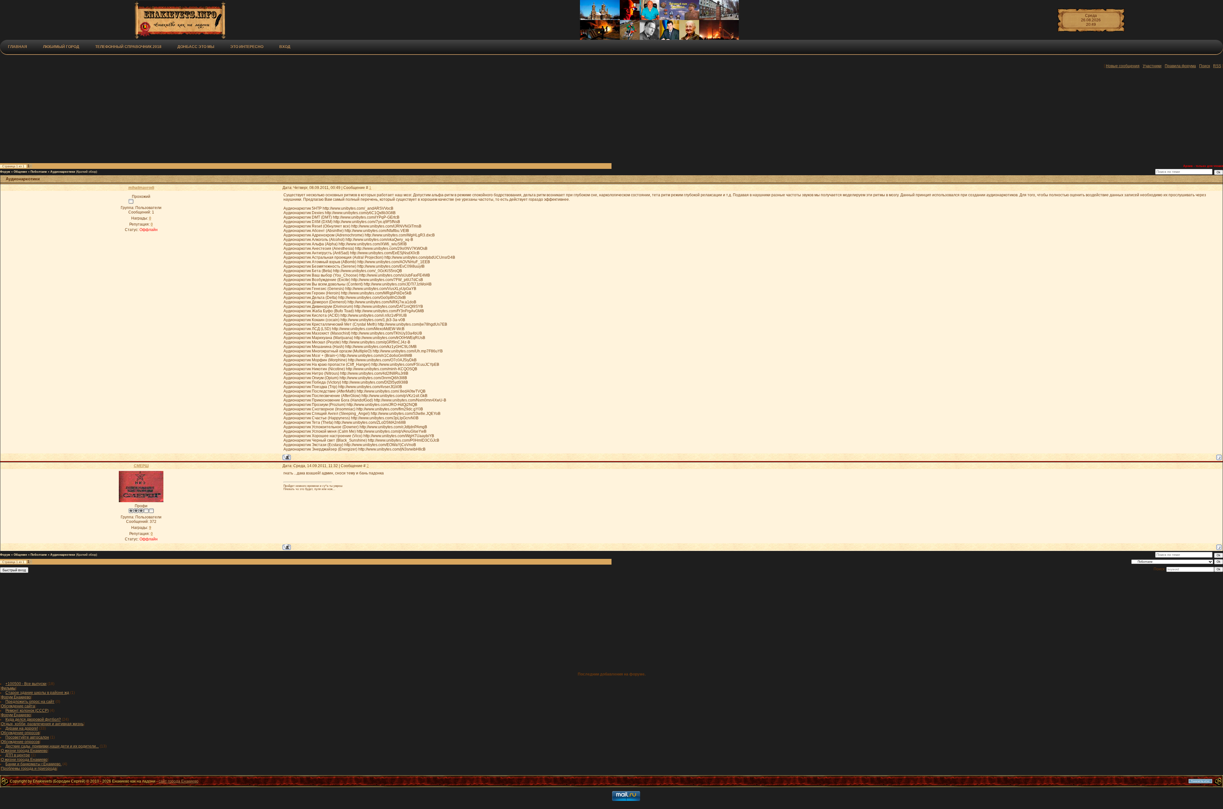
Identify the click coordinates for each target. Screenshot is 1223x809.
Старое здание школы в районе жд (37, 692)
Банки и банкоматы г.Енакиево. (33, 764)
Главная (17, 47)
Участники (1152, 66)
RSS (1217, 66)
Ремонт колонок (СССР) (27, 710)
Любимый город (61, 47)
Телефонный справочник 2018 (128, 47)
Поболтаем (39, 171)
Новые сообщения (1123, 66)
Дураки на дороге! (21, 728)
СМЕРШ (141, 466)
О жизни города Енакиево (24, 750)
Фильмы (8, 688)
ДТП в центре (17, 755)
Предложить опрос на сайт (29, 701)
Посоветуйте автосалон (27, 737)
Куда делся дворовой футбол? (33, 719)
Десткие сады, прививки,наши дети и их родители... (52, 746)
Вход (284, 47)
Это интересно (246, 47)
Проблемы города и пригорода (29, 768)
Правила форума (1180, 66)
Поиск (1204, 66)
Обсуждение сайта (18, 706)
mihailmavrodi (141, 187)
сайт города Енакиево (178, 781)
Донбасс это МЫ (195, 47)
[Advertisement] (156, 117)
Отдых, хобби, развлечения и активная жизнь (42, 724)
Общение (20, 171)
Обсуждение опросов (20, 733)
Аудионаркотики (62, 171)
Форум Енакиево (16, 697)
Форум (5, 171)
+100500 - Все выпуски (25, 684)
